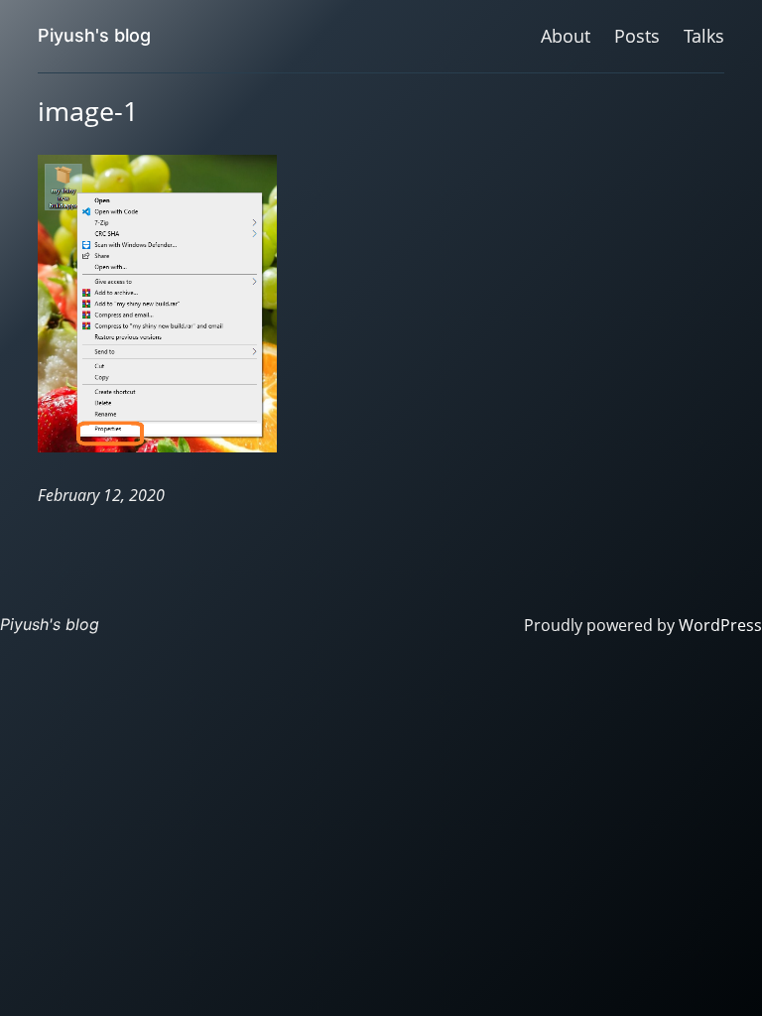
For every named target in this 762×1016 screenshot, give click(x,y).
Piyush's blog (94, 35)
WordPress (720, 625)
